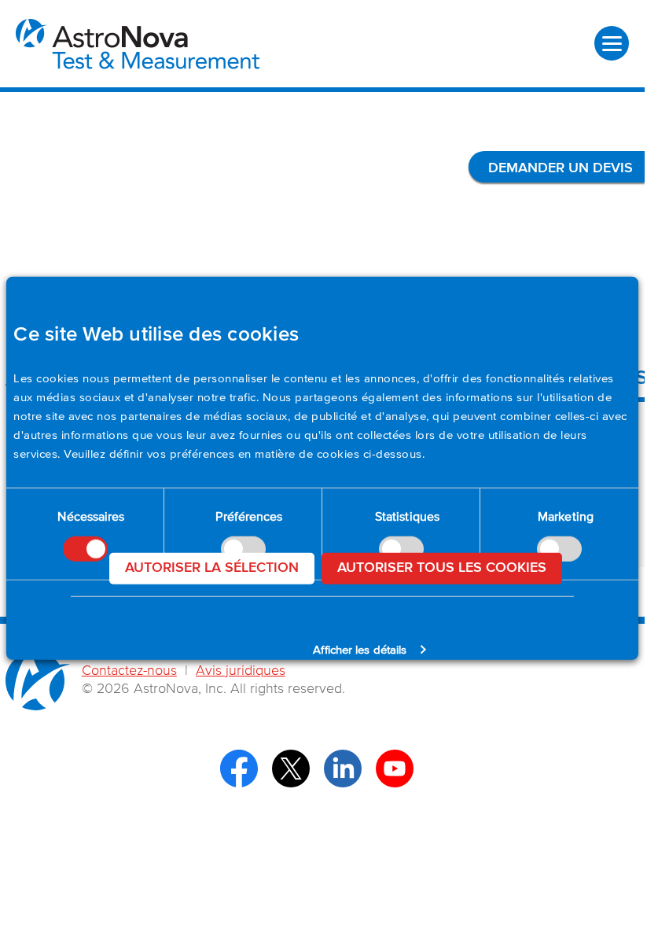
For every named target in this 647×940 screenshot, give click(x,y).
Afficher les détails (359, 649)
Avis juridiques (240, 671)
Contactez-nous (129, 671)
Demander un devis (560, 168)
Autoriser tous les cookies (441, 567)
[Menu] (611, 43)
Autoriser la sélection (212, 567)
